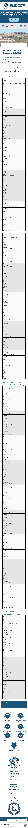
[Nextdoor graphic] (16, 26)
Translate (11, 826)
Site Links (14, 794)
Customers (8, 44)
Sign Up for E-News (14, 789)
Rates (6, 46)
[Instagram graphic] (25, 26)
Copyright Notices (14, 800)
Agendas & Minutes (14, 786)
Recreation (14, 790)
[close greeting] (26, 818)
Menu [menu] (4, 1)
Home (3, 44)
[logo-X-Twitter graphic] (7, 26)
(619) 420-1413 (16, 779)
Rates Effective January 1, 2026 (11, 706)
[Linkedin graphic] (20, 26)
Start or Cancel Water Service (14, 787)
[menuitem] (14, 702)
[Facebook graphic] (3, 26)
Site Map (14, 797)
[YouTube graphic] (12, 26)
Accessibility (14, 798)
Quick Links (14, 784)
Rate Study (6, 702)
